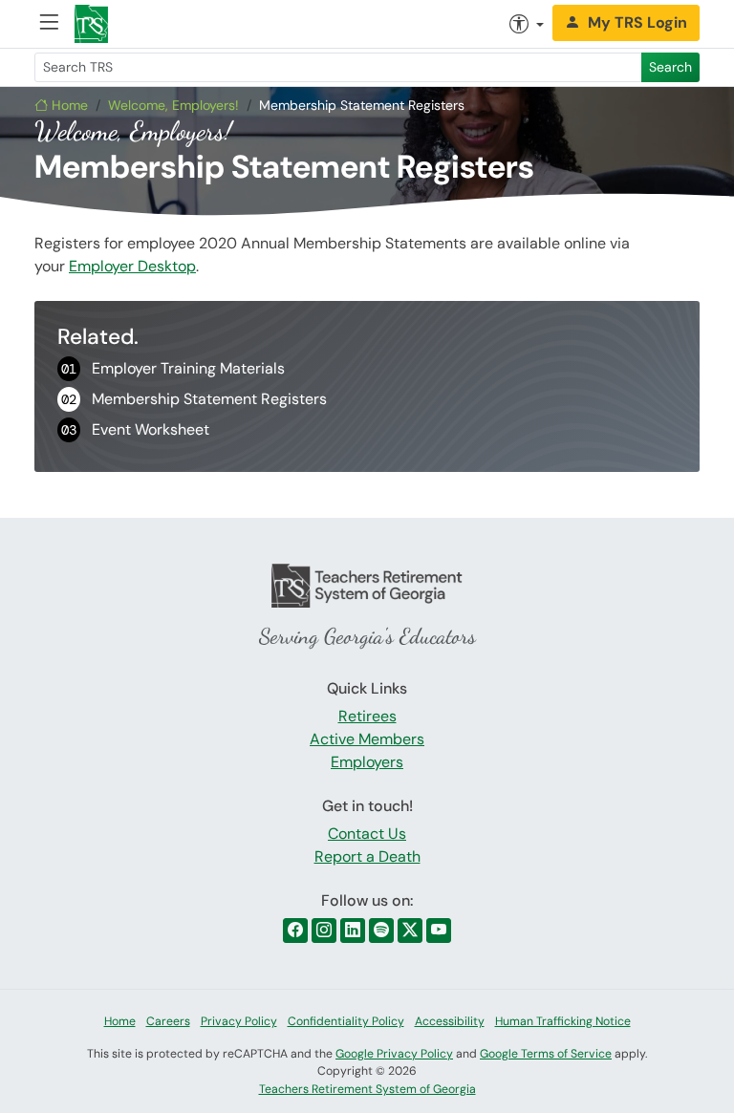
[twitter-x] (410, 930)
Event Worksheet (135, 429)
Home (68, 105)
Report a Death (367, 856)
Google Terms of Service (546, 1053)
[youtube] (438, 930)
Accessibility (450, 1021)
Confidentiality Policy (346, 1021)
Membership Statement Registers (194, 399)
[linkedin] (352, 930)
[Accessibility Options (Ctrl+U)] (526, 24)
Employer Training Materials (173, 368)
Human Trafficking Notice (563, 1021)
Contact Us (367, 834)
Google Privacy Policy (394, 1053)
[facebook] (295, 930)
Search (670, 66)
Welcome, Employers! (173, 105)
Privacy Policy (239, 1021)
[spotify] (381, 930)
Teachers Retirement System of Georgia (367, 1089)
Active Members (367, 739)
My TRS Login (637, 22)
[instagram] (324, 930)
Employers (367, 762)
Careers (168, 1021)
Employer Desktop (132, 266)
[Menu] (48, 24)
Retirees (367, 716)
